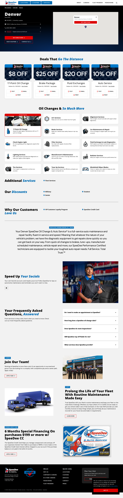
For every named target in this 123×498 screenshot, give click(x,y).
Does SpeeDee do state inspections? (77, 329)
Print (19, 95)
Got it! (106, 490)
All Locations (8, 7)
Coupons (36, 3)
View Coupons (11, 42)
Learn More (71, 416)
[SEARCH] (118, 2)
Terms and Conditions (37, 489)
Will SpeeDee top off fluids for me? (77, 337)
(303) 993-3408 (10, 28)
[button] (85, 26)
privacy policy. (114, 486)
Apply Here (10, 454)
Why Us (45, 472)
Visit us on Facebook (6, 288)
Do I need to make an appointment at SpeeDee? (82, 312)
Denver (21, 7)
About (79, 2)
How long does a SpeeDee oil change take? (80, 321)
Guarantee (45, 489)
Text (13, 91)
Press (64, 483)
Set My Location (18, 20)
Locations (24, 3)
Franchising (109, 2)
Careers (86, 2)
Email (25, 91)
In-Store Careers (49, 478)
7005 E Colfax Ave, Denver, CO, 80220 (16, 24)
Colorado (15, 7)
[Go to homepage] (10, 3)
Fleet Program (98, 2)
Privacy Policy (29, 489)
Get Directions (18, 37)
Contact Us (26, 42)
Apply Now (10, 376)
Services (47, 3)
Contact (66, 481)
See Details (25, 86)
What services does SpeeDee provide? (78, 345)
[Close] (96, 17)
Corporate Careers (50, 475)
